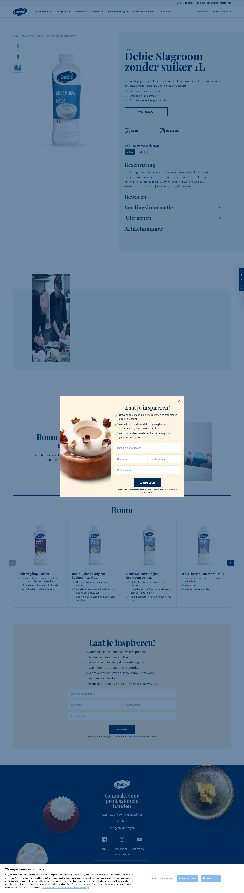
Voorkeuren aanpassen (163, 878)
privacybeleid (170, 489)
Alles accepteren (211, 878)
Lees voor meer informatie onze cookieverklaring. (65, 887)
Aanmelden (147, 482)
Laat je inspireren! (147, 407)
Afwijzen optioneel (187, 878)
